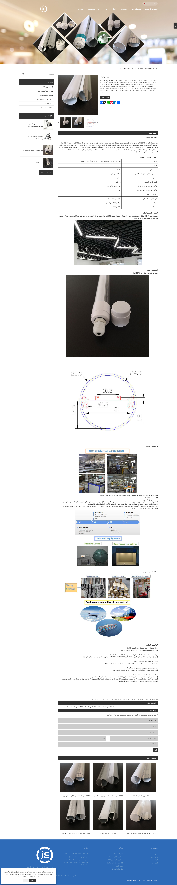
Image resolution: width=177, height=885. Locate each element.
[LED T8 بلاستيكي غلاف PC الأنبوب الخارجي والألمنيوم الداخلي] (141, 814)
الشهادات (155, 863)
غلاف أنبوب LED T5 (63, 707)
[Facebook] (51, 868)
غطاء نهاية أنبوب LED (46, 107)
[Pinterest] (37, 868)
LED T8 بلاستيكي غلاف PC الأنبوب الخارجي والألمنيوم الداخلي (140, 833)
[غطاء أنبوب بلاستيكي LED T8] (141, 777)
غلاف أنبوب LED (142, 68)
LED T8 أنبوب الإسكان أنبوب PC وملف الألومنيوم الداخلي (74, 796)
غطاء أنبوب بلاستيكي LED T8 (141, 796)
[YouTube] (42, 868)
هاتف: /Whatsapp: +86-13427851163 (76, 854)
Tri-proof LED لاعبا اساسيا (44, 99)
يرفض (32, 880)
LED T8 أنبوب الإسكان (130, 68)
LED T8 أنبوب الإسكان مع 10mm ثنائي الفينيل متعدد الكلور (74, 833)
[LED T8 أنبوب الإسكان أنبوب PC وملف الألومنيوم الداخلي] (74, 777)
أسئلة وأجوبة (154, 860)
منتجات (150, 68)
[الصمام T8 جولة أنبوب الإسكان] (107, 814)
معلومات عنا (154, 854)
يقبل (26, 880)
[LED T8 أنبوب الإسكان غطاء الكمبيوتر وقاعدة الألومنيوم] (107, 777)
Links (155, 880)
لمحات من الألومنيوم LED (45, 91)
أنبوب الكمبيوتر (48, 103)
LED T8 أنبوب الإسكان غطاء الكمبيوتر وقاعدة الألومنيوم (108, 796)
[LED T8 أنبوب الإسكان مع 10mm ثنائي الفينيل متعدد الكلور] (74, 814)
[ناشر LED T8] (65, 122)
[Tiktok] (28, 868)
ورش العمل (154, 857)
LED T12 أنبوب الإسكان (108, 707)
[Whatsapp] (32, 868)
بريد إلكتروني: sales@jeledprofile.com (77, 857)
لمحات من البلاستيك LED (45, 95)
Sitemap (149, 880)
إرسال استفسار (105, 97)
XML (139, 880)
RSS (144, 880)
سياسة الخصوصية (131, 880)
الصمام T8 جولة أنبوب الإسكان (108, 833)
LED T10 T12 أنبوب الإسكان (92, 707)
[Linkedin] (47, 868)
